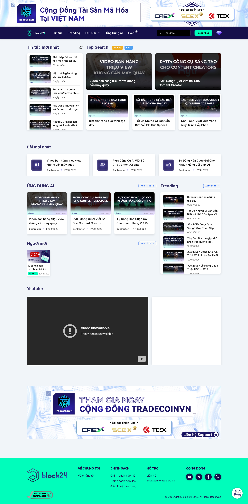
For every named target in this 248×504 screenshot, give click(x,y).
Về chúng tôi (86, 475)
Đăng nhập (203, 33)
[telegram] (199, 477)
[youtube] (189, 477)
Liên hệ (151, 475)
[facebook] (208, 477)
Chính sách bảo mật (123, 475)
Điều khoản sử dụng (123, 486)
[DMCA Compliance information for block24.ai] (40, 495)
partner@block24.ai (161, 480)
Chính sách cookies (123, 481)
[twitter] (217, 477)
